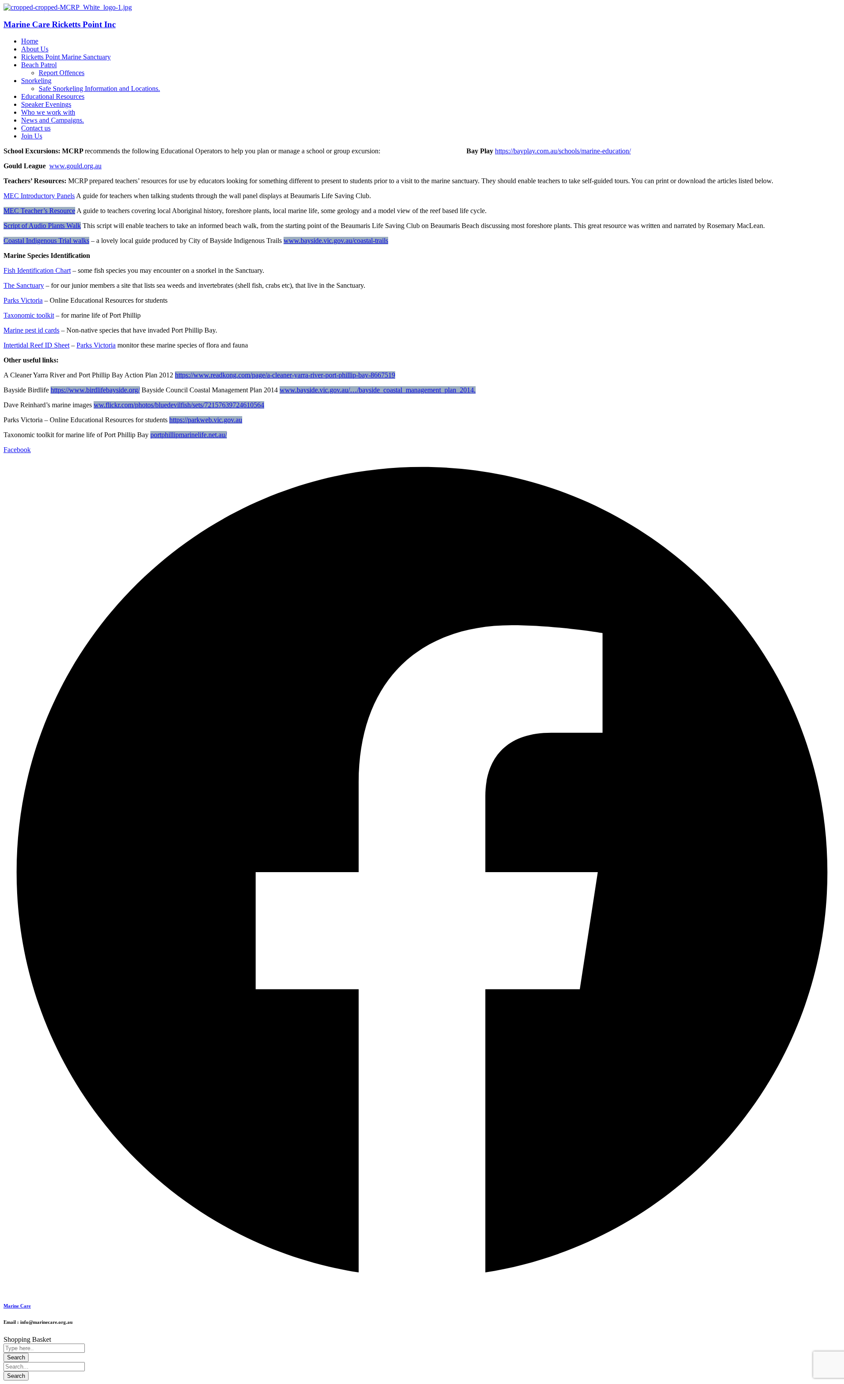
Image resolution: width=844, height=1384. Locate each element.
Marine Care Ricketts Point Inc (60, 24)
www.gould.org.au (75, 166)
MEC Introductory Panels (39, 195)
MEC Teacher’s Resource (39, 210)
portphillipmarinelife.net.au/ (188, 434)
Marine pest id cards (31, 330)
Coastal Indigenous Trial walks (46, 240)
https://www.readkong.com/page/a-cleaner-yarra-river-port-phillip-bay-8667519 (285, 375)
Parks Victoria (23, 300)
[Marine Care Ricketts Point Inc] (68, 7)
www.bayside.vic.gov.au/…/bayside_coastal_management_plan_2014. (378, 390)
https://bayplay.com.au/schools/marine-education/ (563, 151)
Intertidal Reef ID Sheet (36, 345)
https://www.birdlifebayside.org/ (95, 390)
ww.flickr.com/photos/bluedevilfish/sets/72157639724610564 (179, 405)
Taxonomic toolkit (29, 315)
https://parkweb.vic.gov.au (205, 420)
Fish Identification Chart (37, 270)
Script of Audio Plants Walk (42, 225)
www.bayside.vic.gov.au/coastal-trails (336, 240)
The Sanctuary (24, 285)
